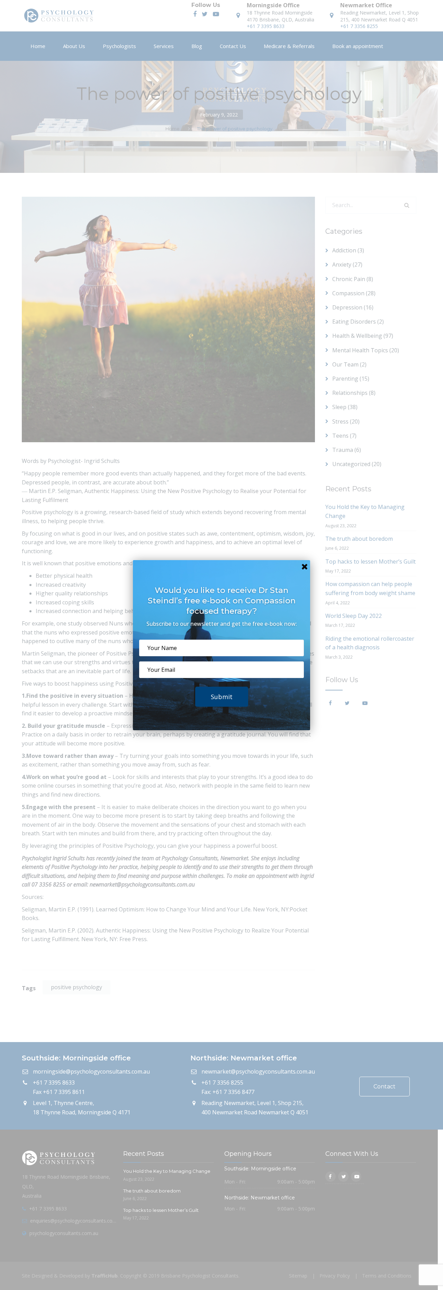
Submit (222, 697)
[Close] (304, 565)
